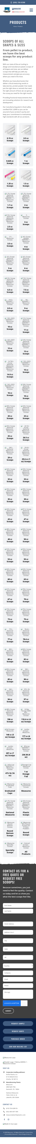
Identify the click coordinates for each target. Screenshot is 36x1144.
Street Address (7, 920)
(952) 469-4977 (10, 1112)
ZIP (4, 953)
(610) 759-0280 (10, 1108)
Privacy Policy (29, 1132)
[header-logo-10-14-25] (14, 8)
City (4, 937)
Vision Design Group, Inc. (25, 1134)
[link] (10, 133)
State (4, 945)
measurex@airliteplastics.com (15, 1115)
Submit (8, 1011)
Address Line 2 (8, 928)
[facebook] (4, 1119)
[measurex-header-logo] (9, 1058)
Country (5, 962)
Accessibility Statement (11, 1134)
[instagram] (8, 1119)
